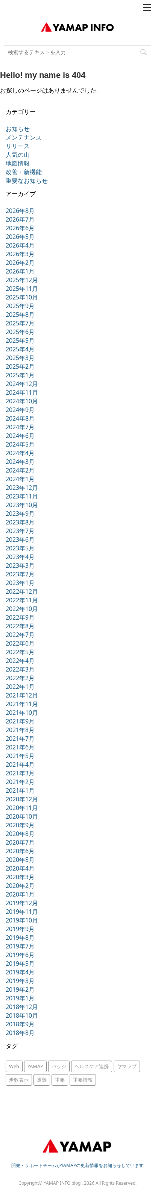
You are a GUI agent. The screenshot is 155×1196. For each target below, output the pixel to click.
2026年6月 (20, 228)
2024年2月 (20, 470)
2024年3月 (20, 461)
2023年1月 (20, 583)
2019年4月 (20, 972)
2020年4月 (20, 868)
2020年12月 (22, 799)
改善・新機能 (24, 172)
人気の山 (18, 154)
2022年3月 (20, 669)
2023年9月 (20, 513)
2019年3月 (20, 981)
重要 (60, 1079)
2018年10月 (22, 1015)
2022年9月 (20, 617)
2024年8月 (20, 418)
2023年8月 (20, 522)
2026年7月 (20, 219)
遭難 (42, 1079)
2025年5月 (20, 340)
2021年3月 (20, 773)
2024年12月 (22, 384)
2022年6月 (20, 643)
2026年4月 (20, 245)
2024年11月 (22, 392)
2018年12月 (22, 1007)
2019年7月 (20, 946)
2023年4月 (20, 557)
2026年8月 (20, 211)
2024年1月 (20, 479)
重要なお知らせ (27, 180)
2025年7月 (20, 323)
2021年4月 (20, 764)
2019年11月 (22, 911)
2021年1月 (20, 790)
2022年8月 (20, 626)
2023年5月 (20, 548)
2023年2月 (20, 574)
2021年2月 (20, 782)
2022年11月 (22, 600)
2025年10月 (22, 297)
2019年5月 (20, 963)
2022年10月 (22, 609)
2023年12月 (22, 487)
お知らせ (18, 129)
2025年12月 (22, 280)
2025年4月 (20, 349)
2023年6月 (20, 539)
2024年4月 (20, 453)
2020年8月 (20, 834)
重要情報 (83, 1079)
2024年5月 (20, 444)
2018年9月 (20, 1024)
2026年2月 (20, 262)
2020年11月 (22, 808)
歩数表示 (19, 1079)
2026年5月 (20, 237)
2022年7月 (20, 635)
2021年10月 (22, 712)
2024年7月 (20, 427)
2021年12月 (22, 695)
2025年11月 (22, 288)
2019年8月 (20, 937)
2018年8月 (20, 1033)
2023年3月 (20, 565)
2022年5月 (20, 652)
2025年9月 (20, 306)
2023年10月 (22, 505)
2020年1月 (20, 894)
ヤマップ (127, 1066)
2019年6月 (20, 955)
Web (14, 1066)
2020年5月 (20, 860)
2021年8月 (20, 730)
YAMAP (35, 1066)
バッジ (59, 1066)
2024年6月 (20, 436)
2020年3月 (20, 877)
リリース (18, 146)
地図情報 (18, 163)
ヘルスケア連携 (91, 1066)
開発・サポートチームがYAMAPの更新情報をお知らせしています (77, 1165)
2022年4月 (20, 661)
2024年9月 (20, 410)
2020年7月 (20, 842)
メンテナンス (24, 137)
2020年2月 (20, 885)
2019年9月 (20, 929)
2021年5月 (20, 756)
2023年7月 (20, 531)
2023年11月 (22, 496)
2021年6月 (20, 747)
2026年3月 (20, 254)
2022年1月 (20, 686)
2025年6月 (20, 332)
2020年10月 (22, 816)
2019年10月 (22, 920)
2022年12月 (22, 591)
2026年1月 (20, 271)
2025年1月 (20, 375)
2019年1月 (20, 998)
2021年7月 (20, 738)
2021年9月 (20, 721)
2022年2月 (20, 678)
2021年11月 (22, 704)
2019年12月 (22, 903)
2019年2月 (20, 989)
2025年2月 (20, 366)
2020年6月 (20, 851)
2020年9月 (20, 825)
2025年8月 (20, 314)
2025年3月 (20, 358)
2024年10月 (22, 401)
